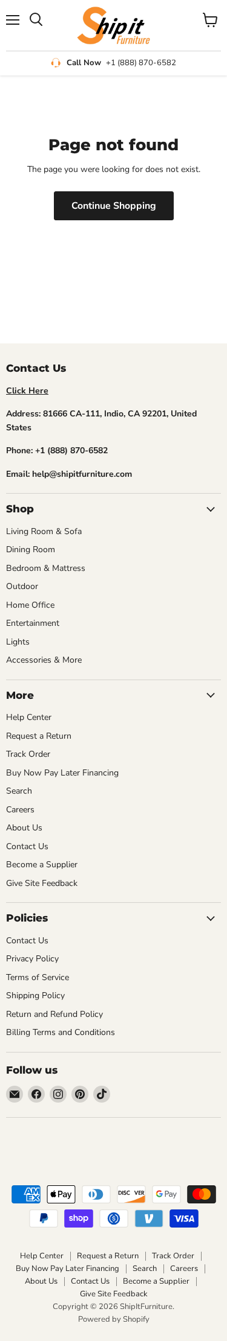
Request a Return (38, 736)
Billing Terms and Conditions (60, 1032)
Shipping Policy (35, 995)
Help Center (28, 717)
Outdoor (22, 586)
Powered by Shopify (114, 1319)
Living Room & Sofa (44, 531)
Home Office (30, 605)
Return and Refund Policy (54, 1014)
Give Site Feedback (41, 883)
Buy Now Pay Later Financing (62, 773)
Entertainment (32, 623)
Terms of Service (37, 977)
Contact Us (27, 846)
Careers (20, 809)
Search (19, 791)
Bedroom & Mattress (45, 568)
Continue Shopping (113, 205)
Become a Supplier (41, 864)
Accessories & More (44, 660)
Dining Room (30, 549)
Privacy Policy (32, 958)
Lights (18, 642)
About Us (24, 827)
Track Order (28, 754)
